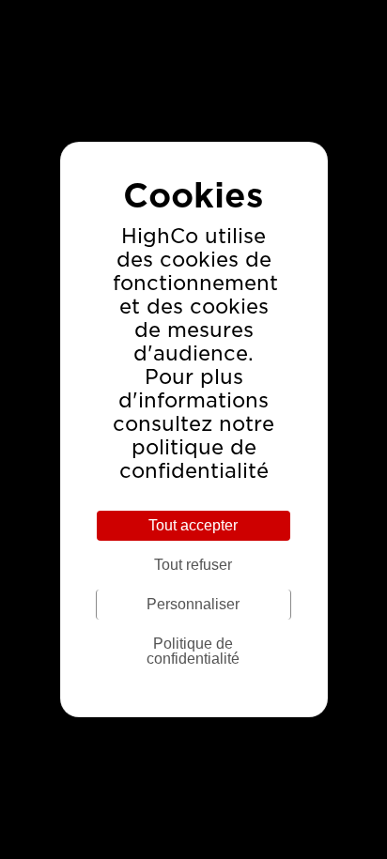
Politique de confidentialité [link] (193, 651)
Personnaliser (193, 604)
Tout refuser (193, 565)
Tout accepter (193, 525)
